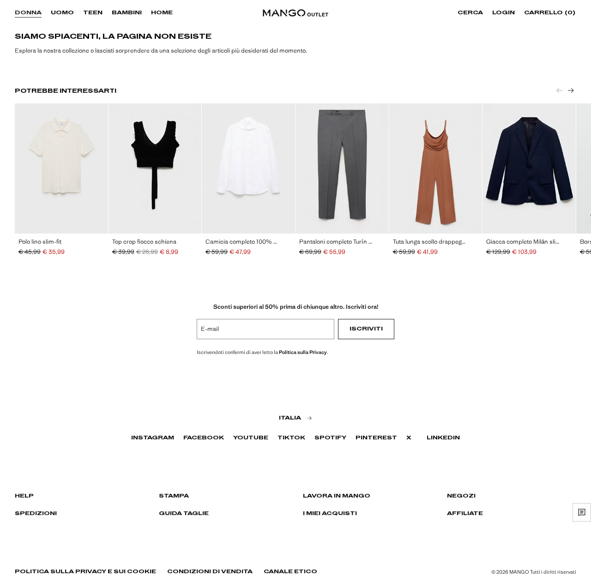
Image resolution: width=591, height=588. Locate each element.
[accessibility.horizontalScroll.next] (570, 90)
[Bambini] (146, 13)
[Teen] (107, 13)
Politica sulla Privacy (303, 352)
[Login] (519, 13)
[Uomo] (78, 13)
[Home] (177, 13)
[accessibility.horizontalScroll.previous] (559, 90)
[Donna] (46, 13)
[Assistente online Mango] (582, 512)
